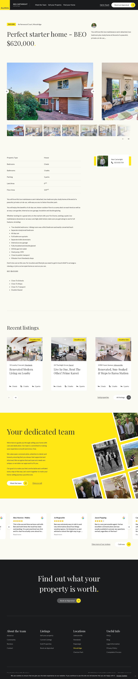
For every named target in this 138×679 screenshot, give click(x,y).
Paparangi (77, 644)
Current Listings (46, 640)
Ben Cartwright (117, 159)
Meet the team (16, 483)
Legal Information (113, 644)
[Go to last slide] (7, 91)
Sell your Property (54, 5)
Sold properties (103, 397)
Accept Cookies (122, 676)
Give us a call (37, 483)
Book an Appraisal (121, 5)
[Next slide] (93, 91)
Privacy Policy (112, 648)
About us (10, 635)
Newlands (28, 365)
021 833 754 (119, 162)
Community (11, 640)
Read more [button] (17, 534)
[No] (135, 676)
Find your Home (69, 5)
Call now (121, 544)
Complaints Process (114, 652)
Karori (71, 365)
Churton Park (78, 652)
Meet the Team (40, 5)
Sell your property (46, 635)
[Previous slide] (123, 139)
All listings (121, 397)
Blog (108, 640)
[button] (129, 527)
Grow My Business (22, 673)
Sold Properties (46, 644)
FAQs (109, 635)
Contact (10, 648)
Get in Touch (104, 5)
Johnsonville (118, 365)
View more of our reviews (101, 544)
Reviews (10, 644)
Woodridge (37, 24)
